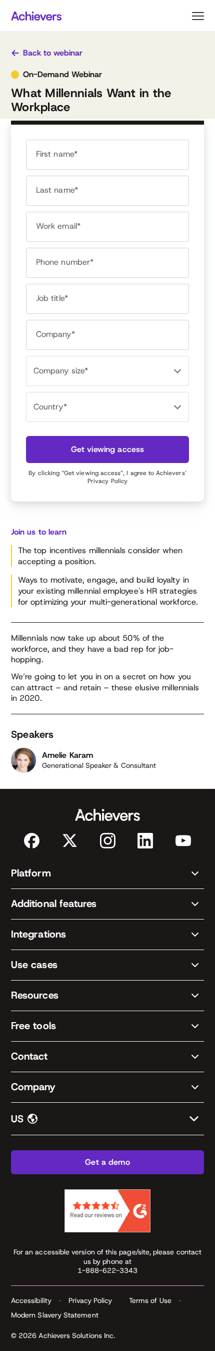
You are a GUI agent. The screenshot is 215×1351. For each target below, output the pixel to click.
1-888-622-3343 (108, 1270)
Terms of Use (150, 1300)
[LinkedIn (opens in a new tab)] (145, 840)
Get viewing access (107, 449)
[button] (107, 873)
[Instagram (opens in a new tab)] (108, 840)
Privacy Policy (108, 481)
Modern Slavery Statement (54, 1314)
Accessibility (31, 1300)
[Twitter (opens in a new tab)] (70, 840)
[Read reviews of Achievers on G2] (107, 1210)
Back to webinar (52, 53)
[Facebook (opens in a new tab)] (32, 840)
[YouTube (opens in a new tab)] (183, 840)
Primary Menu (198, 16)
